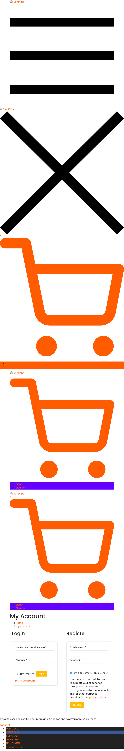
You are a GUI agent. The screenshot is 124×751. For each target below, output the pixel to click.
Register (77, 705)
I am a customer (81, 672)
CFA (14, 746)
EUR (12, 736)
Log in (41, 673)
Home (19, 622)
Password (21, 659)
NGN (13, 743)
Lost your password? (26, 680)
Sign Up (10, 367)
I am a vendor (100, 672)
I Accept (5, 725)
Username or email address (31, 647)
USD (12, 728)
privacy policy (97, 697)
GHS (12, 732)
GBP (12, 739)
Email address (78, 647)
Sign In (10, 363)
